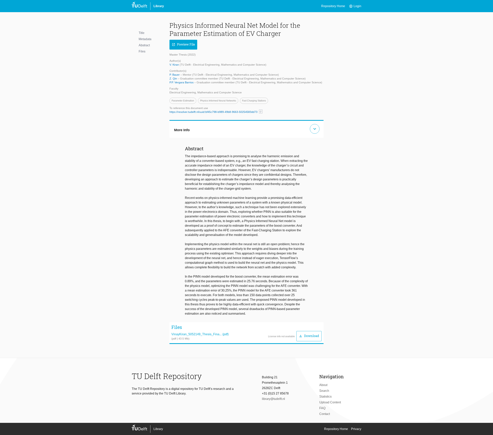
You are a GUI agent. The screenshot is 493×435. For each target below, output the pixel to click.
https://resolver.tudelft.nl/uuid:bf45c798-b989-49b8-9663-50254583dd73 (213, 111)
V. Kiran (174, 64)
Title (141, 33)
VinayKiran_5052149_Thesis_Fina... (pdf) (200, 334)
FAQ (322, 408)
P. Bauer (174, 74)
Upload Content (330, 402)
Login (355, 6)
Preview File (183, 44)
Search (324, 390)
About (323, 385)
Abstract (144, 45)
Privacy (356, 429)
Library (158, 6)
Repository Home (333, 6)
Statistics (325, 396)
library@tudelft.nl (273, 398)
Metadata (145, 39)
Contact (324, 414)
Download (309, 336)
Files (142, 51)
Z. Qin (173, 78)
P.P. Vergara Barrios (181, 82)
